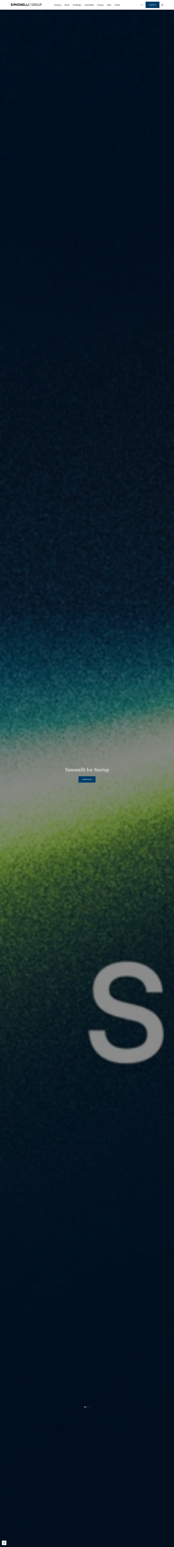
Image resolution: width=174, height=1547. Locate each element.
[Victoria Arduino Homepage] (26, 5)
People (117, 5)
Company (57, 5)
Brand (67, 5)
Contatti (152, 5)
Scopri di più (87, 779)
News (109, 5)
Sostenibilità (89, 5)
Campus (100, 5)
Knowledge (77, 5)
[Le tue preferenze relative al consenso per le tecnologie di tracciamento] (4, 1543)
